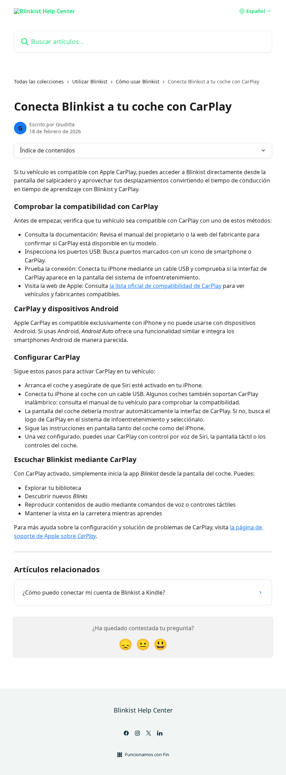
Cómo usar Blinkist (137, 81)
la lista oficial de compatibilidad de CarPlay (165, 286)
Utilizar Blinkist (89, 81)
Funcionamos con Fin (147, 754)
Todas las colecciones (39, 81)
